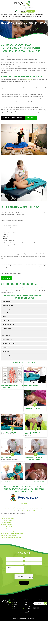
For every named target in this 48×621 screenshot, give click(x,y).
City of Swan (44, 509)
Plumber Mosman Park (6, 522)
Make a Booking (28, 435)
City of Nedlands (12, 509)
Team (28, 14)
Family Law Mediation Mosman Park (9, 526)
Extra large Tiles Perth (6, 529)
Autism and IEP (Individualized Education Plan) (12, 533)
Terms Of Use (28, 609)
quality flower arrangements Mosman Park (11, 537)
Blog (26, 602)
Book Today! (31, 117)
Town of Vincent (34, 510)
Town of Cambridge (26, 507)
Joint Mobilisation (39, 14)
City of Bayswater (17, 507)
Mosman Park (24, 503)
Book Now (23, 11)
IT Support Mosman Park (6, 524)
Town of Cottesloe (36, 507)
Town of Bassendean (7, 507)
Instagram (37, 608)
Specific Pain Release (29, 410)
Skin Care (10, 14)
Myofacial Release (16, 16)
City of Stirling (37, 509)
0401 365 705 (31, 11)
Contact (32, 14)
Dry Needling (38, 16)
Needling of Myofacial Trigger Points (9, 459)
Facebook (34, 608)
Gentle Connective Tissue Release (9, 434)
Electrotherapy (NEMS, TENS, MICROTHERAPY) (11, 18)
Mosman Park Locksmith (6, 520)
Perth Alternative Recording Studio (9, 531)
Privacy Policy (28, 606)
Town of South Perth (28, 509)
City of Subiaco (14, 510)
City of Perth (20, 509)
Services (16, 606)
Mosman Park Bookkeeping (7, 518)
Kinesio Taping (25, 18)
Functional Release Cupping (28, 16)
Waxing (15, 14)
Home (2, 14)
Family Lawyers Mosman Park (8, 516)
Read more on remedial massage (12, 117)
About (5, 14)
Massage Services (22, 14)
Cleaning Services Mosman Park (8, 535)
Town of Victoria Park (24, 510)
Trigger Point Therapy (6, 16)
